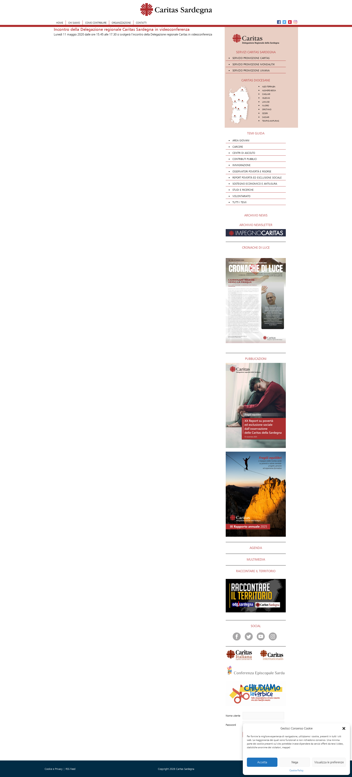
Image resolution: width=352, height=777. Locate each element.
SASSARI (265, 117)
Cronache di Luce (256, 247)
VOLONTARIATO (241, 196)
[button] (344, 728)
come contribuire (96, 22)
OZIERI (265, 113)
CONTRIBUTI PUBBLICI (244, 159)
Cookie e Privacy (54, 768)
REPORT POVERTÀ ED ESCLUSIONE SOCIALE (257, 177)
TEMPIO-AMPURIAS (270, 121)
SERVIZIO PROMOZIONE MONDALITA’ (253, 64)
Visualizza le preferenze (329, 762)
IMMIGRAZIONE (241, 165)
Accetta (262, 762)
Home (59, 22)
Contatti (141, 22)
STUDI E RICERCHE (243, 189)
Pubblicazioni (255, 359)
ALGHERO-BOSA (269, 90)
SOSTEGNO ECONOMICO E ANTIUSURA (254, 183)
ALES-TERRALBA (268, 86)
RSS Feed (70, 768)
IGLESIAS (266, 98)
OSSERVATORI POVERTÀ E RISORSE (251, 171)
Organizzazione (121, 22)
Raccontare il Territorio (255, 571)
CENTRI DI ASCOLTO (243, 152)
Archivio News (255, 215)
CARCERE (237, 146)
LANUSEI (266, 102)
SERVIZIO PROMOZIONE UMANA (251, 70)
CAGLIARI (266, 94)
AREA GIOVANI (240, 140)
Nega (295, 762)
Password (231, 724)
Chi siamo (74, 22)
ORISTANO (266, 109)
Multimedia (256, 559)
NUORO (265, 105)
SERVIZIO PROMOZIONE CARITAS (251, 58)
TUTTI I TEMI (239, 202)
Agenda (256, 548)
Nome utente (233, 715)
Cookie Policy (296, 770)
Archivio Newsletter (255, 225)
